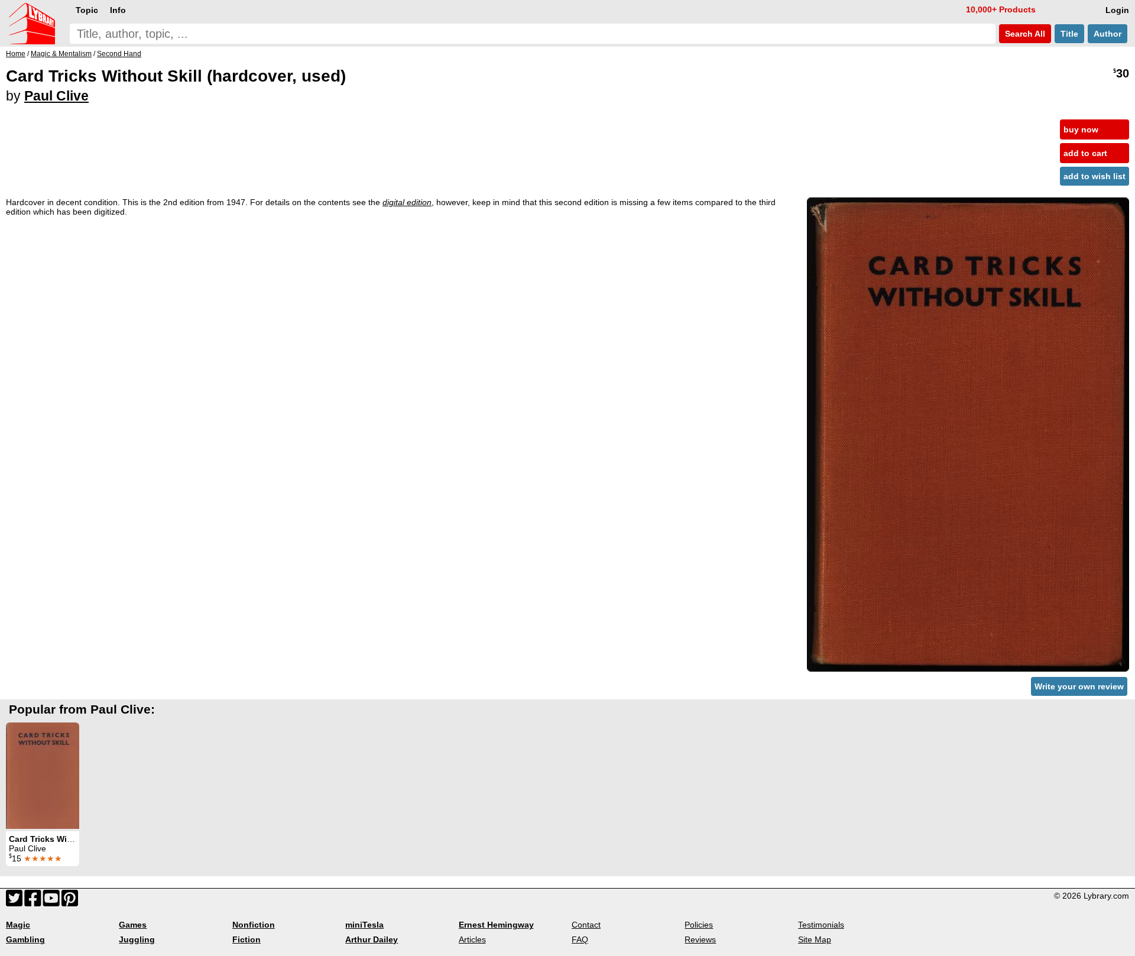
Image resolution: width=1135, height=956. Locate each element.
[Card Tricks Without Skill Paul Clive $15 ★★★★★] (42, 775)
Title (1069, 33)
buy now (1080, 129)
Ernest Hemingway (496, 924)
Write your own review (1079, 686)
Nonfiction (253, 924)
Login (1117, 10)
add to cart (1085, 153)
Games (133, 924)
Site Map (814, 939)
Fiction (246, 939)
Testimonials (821, 924)
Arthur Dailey (371, 939)
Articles (472, 939)
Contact (586, 924)
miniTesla (364, 924)
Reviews (700, 939)
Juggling (137, 939)
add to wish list (1094, 176)
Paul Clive (56, 95)
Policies (699, 924)
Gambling (25, 939)
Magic (18, 924)
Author (1107, 33)
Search (1024, 33)
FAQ (580, 939)
